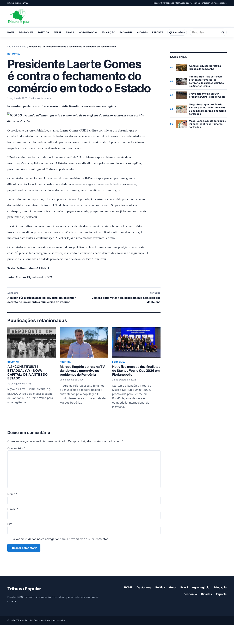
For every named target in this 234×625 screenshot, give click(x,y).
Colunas (13, 362)
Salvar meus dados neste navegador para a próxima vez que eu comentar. (60, 539)
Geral (57, 32)
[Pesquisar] (222, 32)
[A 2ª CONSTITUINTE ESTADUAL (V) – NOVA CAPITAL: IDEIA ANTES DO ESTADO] (31, 342)
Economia (126, 32)
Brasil (70, 32)
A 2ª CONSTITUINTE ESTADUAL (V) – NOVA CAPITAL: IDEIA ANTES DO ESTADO (27, 372)
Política (43, 32)
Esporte (157, 32)
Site (9, 524)
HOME (11, 32)
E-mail (12, 509)
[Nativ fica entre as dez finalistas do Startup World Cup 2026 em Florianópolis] (136, 342)
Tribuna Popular (24, 588)
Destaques (26, 32)
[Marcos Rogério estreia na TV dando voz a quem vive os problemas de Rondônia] (84, 342)
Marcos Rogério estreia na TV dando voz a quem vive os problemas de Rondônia (82, 371)
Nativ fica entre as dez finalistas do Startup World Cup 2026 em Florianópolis (136, 371)
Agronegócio (88, 32)
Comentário (16, 448)
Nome (12, 494)
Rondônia (21, 46)
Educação (108, 32)
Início (10, 46)
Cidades (142, 32)
